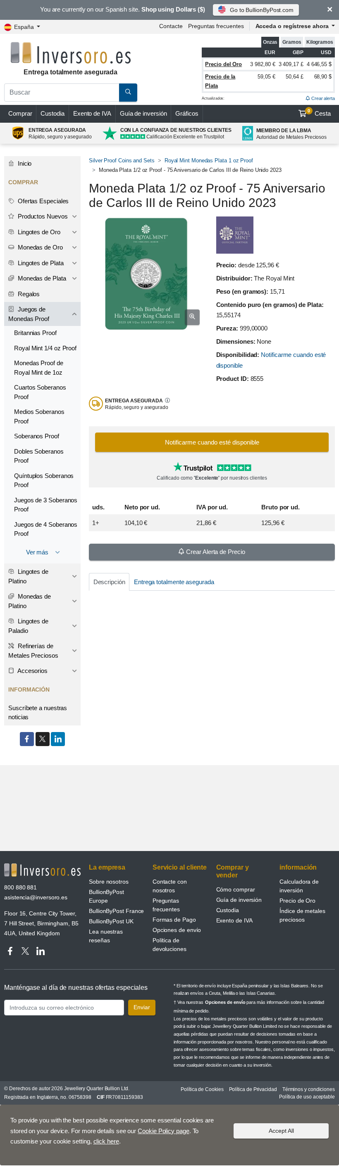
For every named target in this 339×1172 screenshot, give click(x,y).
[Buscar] (128, 92)
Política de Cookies (202, 1089)
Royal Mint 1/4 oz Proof (45, 348)
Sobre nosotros (109, 881)
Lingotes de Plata (40, 262)
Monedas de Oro (39, 247)
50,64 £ (294, 77)
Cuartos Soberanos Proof (40, 392)
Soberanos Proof (36, 436)
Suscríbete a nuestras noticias (37, 712)
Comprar (20, 113)
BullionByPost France (116, 911)
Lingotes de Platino (28, 576)
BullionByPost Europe (106, 896)
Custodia (52, 113)
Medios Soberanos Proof (39, 416)
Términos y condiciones (308, 1089)
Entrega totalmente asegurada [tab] (174, 581)
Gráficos (186, 113)
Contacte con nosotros (170, 886)
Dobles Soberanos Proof (39, 456)
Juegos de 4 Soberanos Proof (45, 529)
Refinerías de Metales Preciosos (33, 650)
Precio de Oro (297, 900)
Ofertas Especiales (42, 200)
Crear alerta (322, 98)
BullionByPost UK (111, 921)
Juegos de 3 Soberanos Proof (45, 505)
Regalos (28, 293)
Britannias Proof (35, 332)
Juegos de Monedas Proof (28, 314)
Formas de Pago (174, 919)
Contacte (170, 26)
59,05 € (266, 77)
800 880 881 (20, 887)
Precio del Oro (223, 64)
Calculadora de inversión (299, 886)
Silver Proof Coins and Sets (122, 160)
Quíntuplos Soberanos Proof (44, 480)
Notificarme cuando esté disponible (212, 442)
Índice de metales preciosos (302, 915)
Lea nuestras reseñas (106, 936)
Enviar (142, 1007)
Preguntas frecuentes (216, 26)
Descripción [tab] (109, 581)
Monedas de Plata (41, 278)
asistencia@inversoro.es (35, 897)
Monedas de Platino (29, 601)
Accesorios (32, 670)
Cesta (319, 112)
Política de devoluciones (169, 944)
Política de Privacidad (253, 1089)
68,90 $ (323, 77)
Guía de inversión (143, 113)
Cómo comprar (235, 889)
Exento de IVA (92, 113)
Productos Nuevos (42, 216)
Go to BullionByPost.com (262, 10)
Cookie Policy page (163, 1130)
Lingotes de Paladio (28, 626)
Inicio (23, 163)
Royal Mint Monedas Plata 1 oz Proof (209, 160)
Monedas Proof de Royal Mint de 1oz (38, 367)
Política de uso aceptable (307, 1097)
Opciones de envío (177, 930)
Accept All (281, 1130)
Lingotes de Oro (38, 231)
